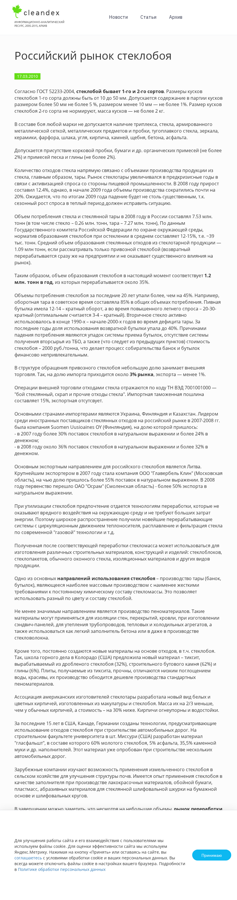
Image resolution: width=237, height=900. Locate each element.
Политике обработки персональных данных (61, 869)
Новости (118, 17)
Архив (175, 17)
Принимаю (211, 855)
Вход (223, 20)
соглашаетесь (28, 858)
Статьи (148, 17)
